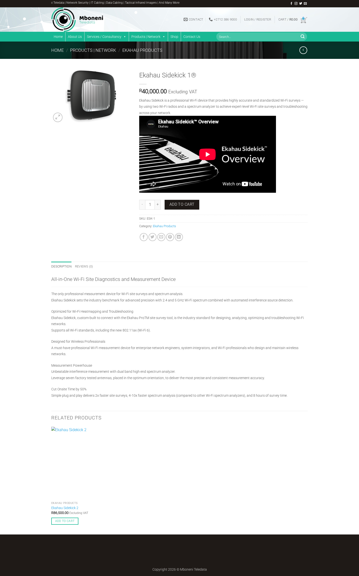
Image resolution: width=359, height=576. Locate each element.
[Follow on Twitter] (300, 3)
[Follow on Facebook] (291, 3)
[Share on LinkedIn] (179, 237)
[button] (257, 19)
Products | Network (145, 37)
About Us (75, 37)
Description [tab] (61, 266)
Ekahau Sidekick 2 (64, 508)
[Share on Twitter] (152, 237)
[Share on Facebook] (144, 237)
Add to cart (182, 204)
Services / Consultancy (104, 37)
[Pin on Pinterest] (170, 237)
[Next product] (303, 50)
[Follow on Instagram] (296, 3)
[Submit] (302, 36)
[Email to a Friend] (161, 237)
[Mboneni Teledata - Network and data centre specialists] (87, 19)
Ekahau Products (142, 50)
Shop (174, 37)
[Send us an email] (305, 3)
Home (58, 37)
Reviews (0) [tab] (84, 266)
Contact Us (191, 37)
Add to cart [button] (65, 521)
